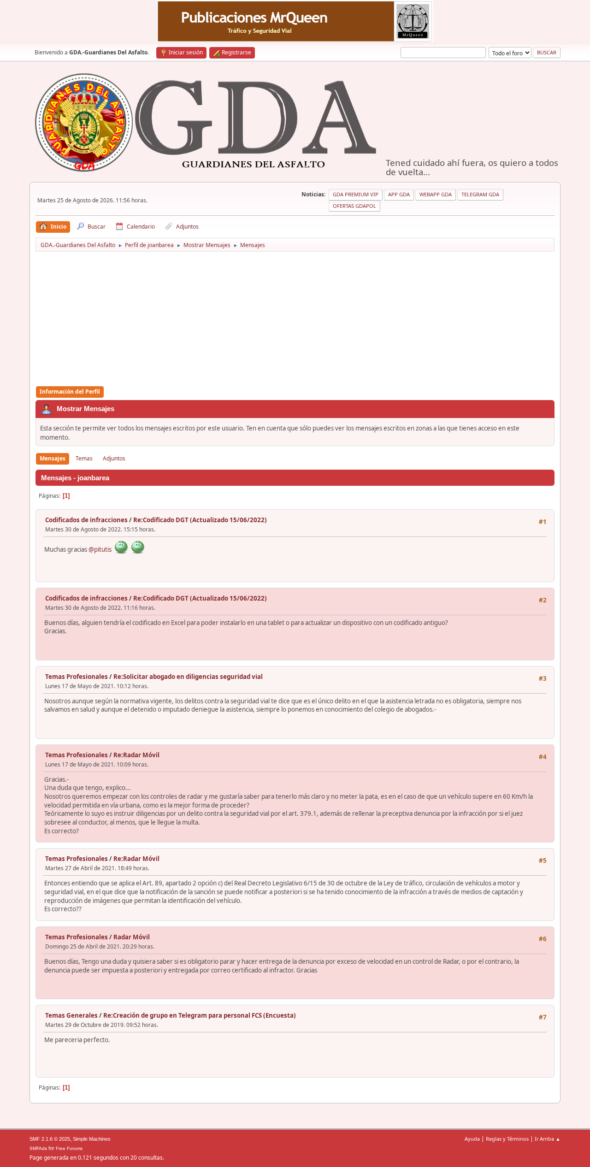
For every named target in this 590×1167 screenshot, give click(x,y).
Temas (84, 458)
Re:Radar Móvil (136, 755)
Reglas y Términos (507, 1138)
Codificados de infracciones (86, 520)
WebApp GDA (435, 194)
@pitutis (100, 549)
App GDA (399, 194)
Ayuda (472, 1138)
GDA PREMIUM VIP (355, 194)
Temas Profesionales (76, 676)
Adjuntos (114, 458)
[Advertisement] (295, 319)
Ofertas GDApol (354, 205)
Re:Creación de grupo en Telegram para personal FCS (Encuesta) (199, 1015)
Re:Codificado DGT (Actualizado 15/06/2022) (200, 520)
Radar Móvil (131, 937)
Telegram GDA (480, 194)
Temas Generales (71, 1015)
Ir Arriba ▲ (547, 1138)
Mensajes (52, 458)
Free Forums (69, 1148)
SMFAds (38, 1148)
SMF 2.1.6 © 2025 (50, 1139)
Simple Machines (92, 1139)
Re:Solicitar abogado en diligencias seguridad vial (188, 676)
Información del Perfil (70, 391)
